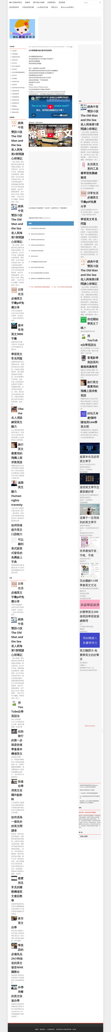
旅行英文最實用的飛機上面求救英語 (17, 453)
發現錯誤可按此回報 (90, 726)
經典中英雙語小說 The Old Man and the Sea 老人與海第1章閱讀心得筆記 (17, 223)
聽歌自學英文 (15, 112)
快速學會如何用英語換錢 (37, 250)
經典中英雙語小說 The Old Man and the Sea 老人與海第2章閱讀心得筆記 (17, 140)
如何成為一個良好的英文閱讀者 (87, 812)
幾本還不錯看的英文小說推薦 (87, 790)
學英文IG (54, 7)
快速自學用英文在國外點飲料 (17, 790)
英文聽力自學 (15, 81)
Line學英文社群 (42, 7)
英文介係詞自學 (16, 66)
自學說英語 (15, 54)
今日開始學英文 (51, 1029)
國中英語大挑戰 (38, 2)
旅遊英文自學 (15, 100)
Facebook (47, 218)
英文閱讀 (14, 78)
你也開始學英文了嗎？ (89, 323)
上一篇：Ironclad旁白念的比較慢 (62, 287)
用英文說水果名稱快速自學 (37, 234)
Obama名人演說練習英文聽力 (17, 417)
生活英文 (14, 51)
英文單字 (14, 75)
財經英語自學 (15, 103)
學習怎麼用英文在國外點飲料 (38, 228)
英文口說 (14, 63)
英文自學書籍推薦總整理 (18, 72)
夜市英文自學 (34, 256)
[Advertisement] (69, 29)
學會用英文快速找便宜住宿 (37, 239)
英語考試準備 (15, 91)
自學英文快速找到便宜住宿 (37, 245)
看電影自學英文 (16, 57)
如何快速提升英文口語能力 (16, 529)
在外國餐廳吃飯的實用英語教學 (39, 262)
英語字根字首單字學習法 (18, 87)
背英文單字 (15, 60)
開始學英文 (43, 1029)
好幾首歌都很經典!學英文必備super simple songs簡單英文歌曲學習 (89, 786)
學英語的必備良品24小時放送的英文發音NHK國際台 (17, 958)
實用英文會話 (15, 109)
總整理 (27, 2)
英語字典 (14, 84)
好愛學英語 (52, 2)
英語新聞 (62, 2)
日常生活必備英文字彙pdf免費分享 (17, 298)
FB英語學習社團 (28, 7)
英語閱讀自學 (15, 97)
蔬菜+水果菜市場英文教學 (37, 267)
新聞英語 (14, 106)
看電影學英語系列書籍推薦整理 (89, 362)
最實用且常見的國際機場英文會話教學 (40, 278)
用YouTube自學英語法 (89, 340)
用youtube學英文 (67, 7)
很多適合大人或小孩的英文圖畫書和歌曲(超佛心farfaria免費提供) (89, 801)
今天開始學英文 (16, 2)
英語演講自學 (15, 94)
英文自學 (14, 69)
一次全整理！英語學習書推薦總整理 (89, 793)
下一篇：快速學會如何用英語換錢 (39, 287)
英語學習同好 (14, 7)
